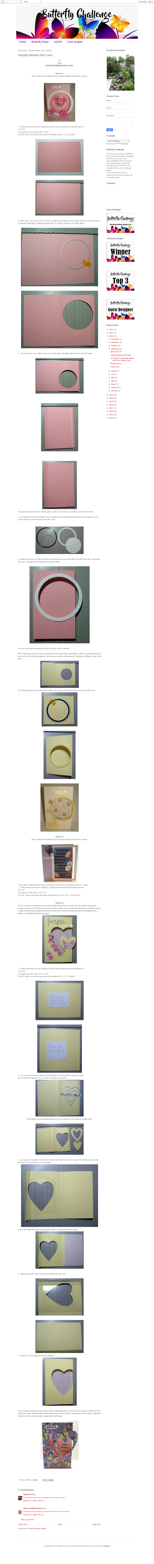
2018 (111, 405)
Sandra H (27, 1494)
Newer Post (23, 1524)
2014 (111, 418)
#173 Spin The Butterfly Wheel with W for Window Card (122, 359)
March (113, 384)
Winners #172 (116, 364)
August (114, 371)
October (114, 345)
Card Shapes (75, 41)
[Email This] (43, 1480)
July (113, 374)
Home (22, 41)
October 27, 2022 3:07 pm (33, 1515)
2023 (111, 333)
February (115, 387)
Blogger (107, 1546)
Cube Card (115, 367)
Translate (124, 144)
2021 (111, 395)
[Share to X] (48, 1480)
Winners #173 (116, 352)
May (113, 377)
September (115, 349)
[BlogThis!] (45, 1480)
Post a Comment (27, 1520)
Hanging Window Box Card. (121, 355)
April (113, 381)
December (115, 339)
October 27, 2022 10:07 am (33, 1501)
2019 (111, 401)
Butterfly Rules (40, 41)
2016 (111, 411)
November (115, 342)
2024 (111, 329)
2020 (111, 398)
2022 (111, 336)
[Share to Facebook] (50, 1480)
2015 (111, 415)
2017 (111, 408)
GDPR (58, 41)
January (114, 391)
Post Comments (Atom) (37, 1528)
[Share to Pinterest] (52, 1480)
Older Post (97, 1524)
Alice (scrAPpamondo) (32, 1508)
